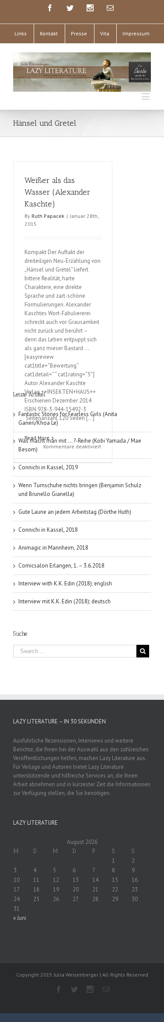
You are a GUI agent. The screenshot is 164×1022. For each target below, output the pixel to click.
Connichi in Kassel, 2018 (48, 529)
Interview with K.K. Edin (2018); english (65, 583)
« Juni (19, 918)
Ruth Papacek (47, 216)
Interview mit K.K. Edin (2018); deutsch (64, 601)
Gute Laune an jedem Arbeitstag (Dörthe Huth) (74, 512)
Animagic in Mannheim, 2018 (53, 547)
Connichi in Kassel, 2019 (48, 467)
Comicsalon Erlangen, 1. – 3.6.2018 (61, 565)
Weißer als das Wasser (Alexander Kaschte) (57, 192)
